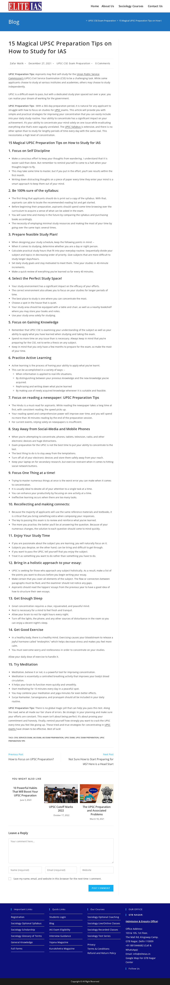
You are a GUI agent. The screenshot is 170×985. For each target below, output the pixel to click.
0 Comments (102, 63)
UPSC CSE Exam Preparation (73, 63)
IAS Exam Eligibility (59, 929)
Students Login (57, 917)
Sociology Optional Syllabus (26, 923)
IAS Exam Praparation (53, 737)
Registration (17, 917)
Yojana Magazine (58, 942)
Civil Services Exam (23, 737)
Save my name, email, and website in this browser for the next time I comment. (57, 878)
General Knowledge (22, 942)
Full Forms (16, 948)
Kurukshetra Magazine (62, 948)
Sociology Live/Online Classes (103, 923)
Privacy (91, 944)
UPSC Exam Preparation (87, 737)
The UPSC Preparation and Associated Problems (97, 810)
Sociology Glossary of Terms (26, 936)
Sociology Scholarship (23, 929)
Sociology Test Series (99, 936)
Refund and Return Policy (101, 953)
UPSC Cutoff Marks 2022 (61, 808)
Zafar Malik (17, 63)
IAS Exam (37, 737)
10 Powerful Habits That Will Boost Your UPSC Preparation (25, 791)
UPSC (58, 110)
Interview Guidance (60, 936)
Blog (51, 923)
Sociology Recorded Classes (102, 929)
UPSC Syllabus (73, 126)
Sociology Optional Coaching (103, 917)
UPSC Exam (70, 737)
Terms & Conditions (98, 948)
